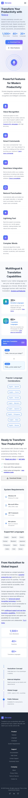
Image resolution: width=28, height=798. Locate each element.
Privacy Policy (14, 773)
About (14, 770)
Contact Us (14, 779)
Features (14, 735)
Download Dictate (15, 478)
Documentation (14, 752)
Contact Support (14, 758)
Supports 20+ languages (10, 124)
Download (14, 741)
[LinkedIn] (14, 794)
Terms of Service (14, 776)
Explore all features (18, 291)
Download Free (15, 42)
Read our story (10, 459)
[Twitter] (10, 794)
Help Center (14, 755)
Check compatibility (14, 178)
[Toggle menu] (25, 3)
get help (22, 459)
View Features (15, 48)
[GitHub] (18, 794)
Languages (14, 738)
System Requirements (14, 743)
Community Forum (14, 761)
